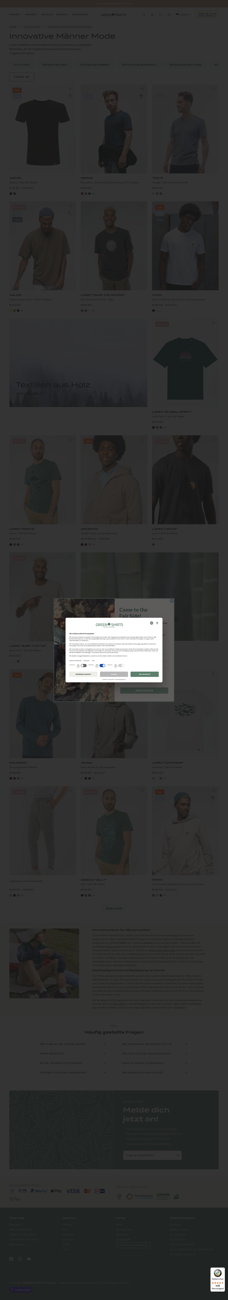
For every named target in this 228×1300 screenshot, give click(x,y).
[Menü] (223, 1269)
